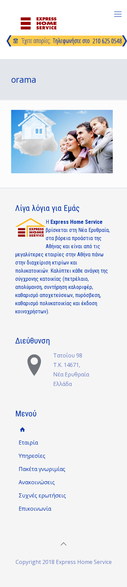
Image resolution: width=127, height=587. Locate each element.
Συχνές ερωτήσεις (42, 495)
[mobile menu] (118, 13)
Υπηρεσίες (32, 455)
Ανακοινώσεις (37, 482)
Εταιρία (28, 442)
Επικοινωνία (35, 508)
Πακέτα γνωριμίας (42, 469)
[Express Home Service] (38, 16)
